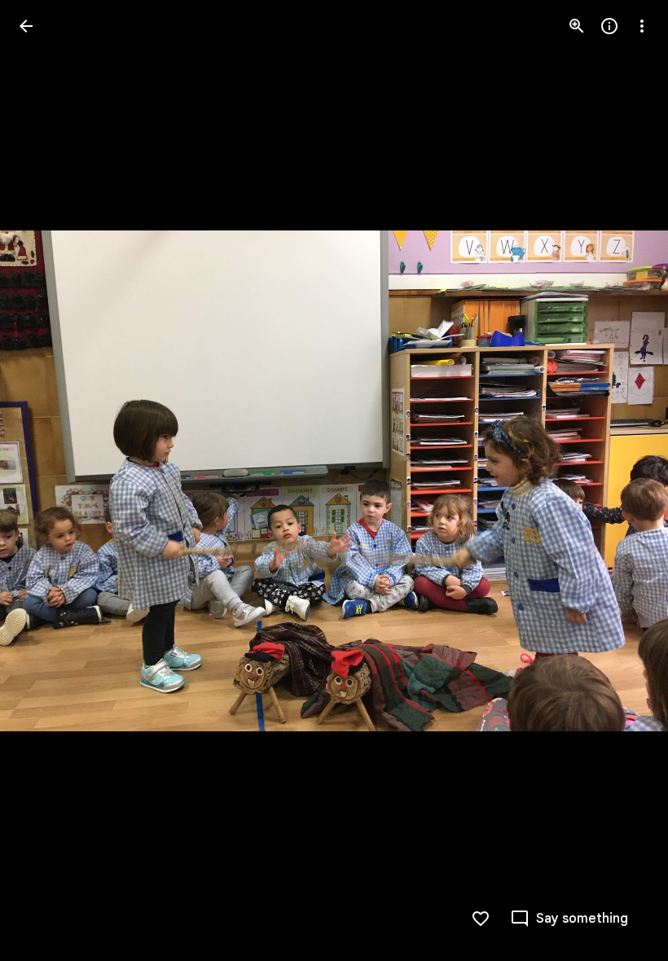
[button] (45, 480)
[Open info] (609, 26)
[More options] (642, 26)
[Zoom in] (576, 26)
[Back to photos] (26, 26)
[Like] (480, 918)
